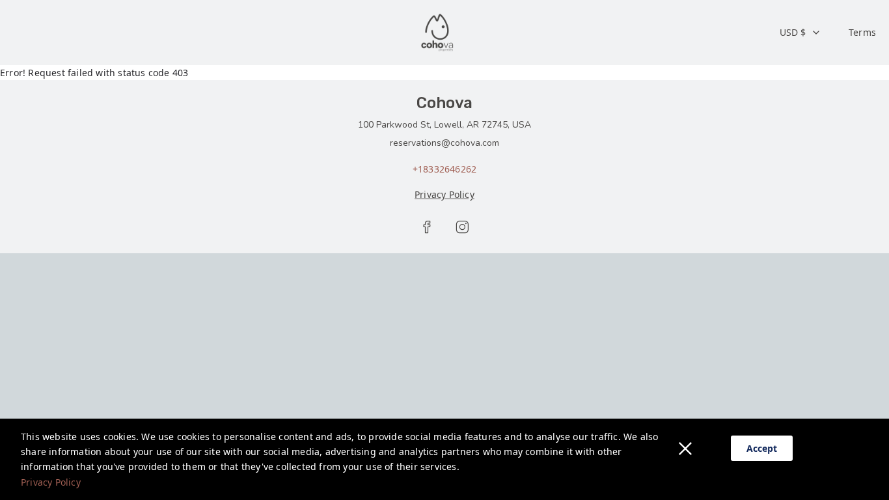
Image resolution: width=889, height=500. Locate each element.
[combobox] (800, 33)
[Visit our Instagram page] (462, 227)
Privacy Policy (51, 482)
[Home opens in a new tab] (438, 32)
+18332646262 (444, 169)
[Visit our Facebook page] (426, 227)
